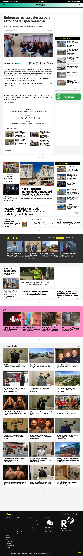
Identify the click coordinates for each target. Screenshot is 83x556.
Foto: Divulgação (34, 59)
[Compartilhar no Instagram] (37, 63)
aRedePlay (19, 520)
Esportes (7, 535)
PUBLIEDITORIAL (70, 237)
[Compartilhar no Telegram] (44, 63)
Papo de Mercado (9, 541)
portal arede (25, 111)
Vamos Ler (8, 537)
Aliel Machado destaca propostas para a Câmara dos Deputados (15, 255)
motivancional (13, 111)
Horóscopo (8, 533)
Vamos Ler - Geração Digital (33, 520)
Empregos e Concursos (10, 545)
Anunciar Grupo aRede (49, 527)
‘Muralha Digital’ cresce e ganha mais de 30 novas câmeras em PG (68, 255)
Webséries (8, 547)
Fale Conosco (47, 529)
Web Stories (19, 524)
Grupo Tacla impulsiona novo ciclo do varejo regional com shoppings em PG (33, 256)
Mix (6, 529)
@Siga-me (19, 63)
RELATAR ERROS (15, 123)
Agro (7, 539)
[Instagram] (65, 514)
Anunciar (72, 1)
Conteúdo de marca (21, 531)
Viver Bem (8, 531)
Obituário (19, 533)
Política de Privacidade (49, 531)
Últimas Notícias (9, 520)
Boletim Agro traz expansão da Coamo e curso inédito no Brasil (50, 255)
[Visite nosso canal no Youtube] (68, 514)
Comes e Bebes (8, 543)
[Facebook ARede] (63, 514)
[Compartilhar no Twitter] (40, 63)
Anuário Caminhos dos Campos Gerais (35, 522)
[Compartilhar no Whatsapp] (48, 63)
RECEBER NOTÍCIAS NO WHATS (27, 123)
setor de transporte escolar (40, 111)
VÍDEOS (60, 237)
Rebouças (31, 111)
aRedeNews (19, 522)
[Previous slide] (30, 223)
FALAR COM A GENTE (40, 123)
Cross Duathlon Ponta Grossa (33, 529)
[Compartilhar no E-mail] (51, 63)
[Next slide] (52, 223)
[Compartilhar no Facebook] (33, 63)
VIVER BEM (51, 237)
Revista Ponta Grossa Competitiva (34, 524)
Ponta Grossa (8, 522)
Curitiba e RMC (8, 524)
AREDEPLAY (12, 238)
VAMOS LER (41, 237)
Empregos (19, 529)
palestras (20, 111)
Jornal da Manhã (16, 551)
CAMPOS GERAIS (41, 5)
